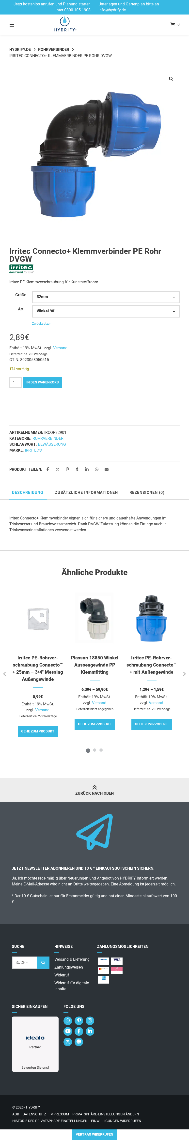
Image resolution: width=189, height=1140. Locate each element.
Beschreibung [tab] (27, 492)
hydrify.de (20, 49)
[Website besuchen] (79, 1042)
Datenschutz (34, 1114)
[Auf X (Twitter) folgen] (67, 1042)
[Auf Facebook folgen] (79, 1031)
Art (20, 309)
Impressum (59, 1114)
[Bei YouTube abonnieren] (67, 1031)
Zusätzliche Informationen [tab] (86, 492)
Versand (60, 348)
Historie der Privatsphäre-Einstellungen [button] (50, 1121)
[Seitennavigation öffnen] (20, 24)
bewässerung (52, 444)
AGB (15, 1114)
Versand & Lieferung (72, 959)
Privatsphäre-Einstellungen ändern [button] (105, 1114)
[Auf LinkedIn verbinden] (90, 1031)
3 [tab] (101, 750)
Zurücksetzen (41, 323)
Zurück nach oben (94, 793)
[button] (171, 79)
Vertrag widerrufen (94, 1134)
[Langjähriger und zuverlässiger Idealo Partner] (35, 1070)
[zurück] (5, 674)
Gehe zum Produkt (37, 731)
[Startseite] (94, 25)
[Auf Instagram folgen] (90, 1021)
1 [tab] (88, 750)
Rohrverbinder (53, 49)
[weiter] (184, 674)
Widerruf (61, 975)
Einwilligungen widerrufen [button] (116, 1121)
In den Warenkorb (42, 382)
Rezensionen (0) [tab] (147, 492)
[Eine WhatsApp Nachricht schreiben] (67, 1021)
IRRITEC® (33, 450)
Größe (20, 294)
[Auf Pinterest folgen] (79, 1021)
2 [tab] (94, 750)
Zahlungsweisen (68, 967)
